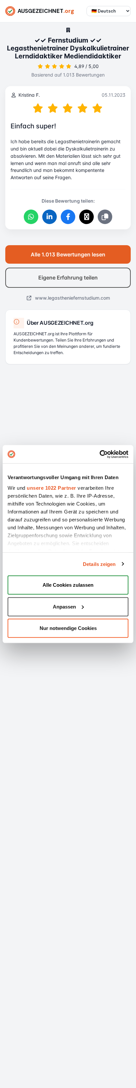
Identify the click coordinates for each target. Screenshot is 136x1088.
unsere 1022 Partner (51, 487)
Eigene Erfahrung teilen (68, 277)
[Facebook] (68, 217)
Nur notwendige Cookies (68, 628)
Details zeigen (99, 564)
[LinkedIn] (49, 217)
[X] (86, 217)
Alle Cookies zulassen (68, 585)
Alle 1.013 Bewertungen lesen (68, 254)
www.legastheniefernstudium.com (72, 298)
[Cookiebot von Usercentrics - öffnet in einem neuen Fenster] (99, 454)
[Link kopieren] (105, 217)
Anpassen (64, 606)
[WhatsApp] (31, 217)
